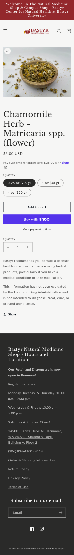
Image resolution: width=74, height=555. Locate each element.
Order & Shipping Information (31, 460)
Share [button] (12, 314)
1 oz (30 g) (50, 183)
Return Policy (18, 469)
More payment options (37, 229)
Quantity (9, 239)
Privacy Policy (19, 478)
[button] (5, 31)
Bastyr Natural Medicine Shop (31, 548)
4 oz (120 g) (17, 192)
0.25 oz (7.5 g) (19, 183)
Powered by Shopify (55, 548)
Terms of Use (18, 487)
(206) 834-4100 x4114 (25, 451)
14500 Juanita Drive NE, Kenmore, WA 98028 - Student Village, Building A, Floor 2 (35, 436)
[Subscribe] (61, 513)
